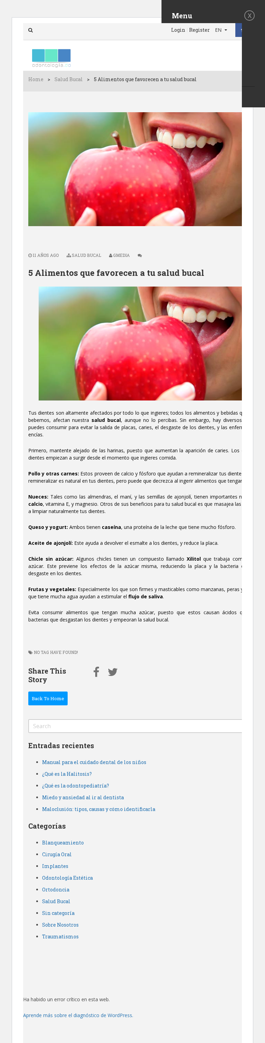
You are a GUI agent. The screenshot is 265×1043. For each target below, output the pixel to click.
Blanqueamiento (63, 842)
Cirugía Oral (57, 854)
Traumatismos (60, 936)
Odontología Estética (67, 878)
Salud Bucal (69, 79)
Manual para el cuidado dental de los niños (94, 762)
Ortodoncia (55, 889)
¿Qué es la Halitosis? (67, 774)
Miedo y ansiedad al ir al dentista (83, 797)
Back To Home (48, 698)
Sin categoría (58, 913)
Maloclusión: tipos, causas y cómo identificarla (98, 809)
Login (178, 30)
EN (219, 30)
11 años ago (45, 255)
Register (199, 30)
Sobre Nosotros (60, 924)
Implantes (55, 866)
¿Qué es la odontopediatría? (75, 785)
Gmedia (121, 255)
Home (35, 79)
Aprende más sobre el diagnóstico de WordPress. (78, 1015)
